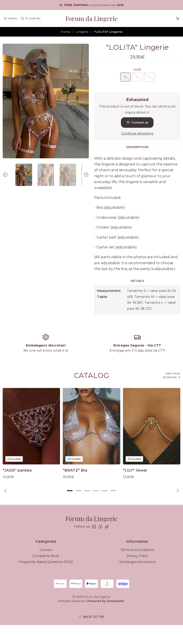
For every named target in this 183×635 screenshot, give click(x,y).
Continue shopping (137, 133)
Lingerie (82, 31)
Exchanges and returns (137, 562)
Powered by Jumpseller (105, 601)
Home (65, 31)
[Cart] (177, 18)
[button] (70, 490)
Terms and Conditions (137, 550)
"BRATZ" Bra (75, 470)
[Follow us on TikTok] (107, 526)
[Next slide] (85, 175)
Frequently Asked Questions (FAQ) (46, 562)
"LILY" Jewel (135, 470)
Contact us (139, 122)
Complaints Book (45, 556)
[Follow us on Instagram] (94, 526)
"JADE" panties (17, 470)
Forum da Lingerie (91, 18)
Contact (46, 550)
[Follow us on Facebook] (100, 526)
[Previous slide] (6, 175)
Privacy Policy (137, 556)
